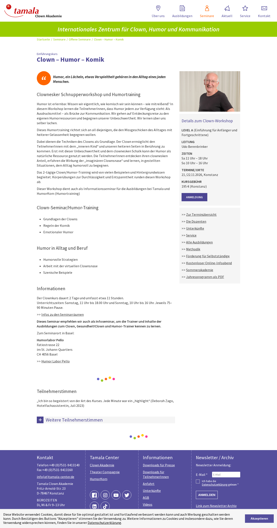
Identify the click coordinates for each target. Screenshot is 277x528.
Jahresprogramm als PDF (205, 277)
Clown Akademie (102, 465)
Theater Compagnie (105, 472)
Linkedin (94, 506)
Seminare (207, 16)
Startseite (43, 39)
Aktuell (227, 16)
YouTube (116, 494)
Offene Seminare (80, 39)
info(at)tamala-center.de (55, 477)
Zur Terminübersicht (201, 214)
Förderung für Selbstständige (208, 256)
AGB (146, 497)
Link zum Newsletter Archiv (216, 506)
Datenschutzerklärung (104, 522)
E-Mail (202, 474)
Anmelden (206, 495)
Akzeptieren (259, 518)
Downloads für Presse (159, 465)
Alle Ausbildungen (199, 242)
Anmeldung (194, 197)
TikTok (105, 506)
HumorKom (98, 479)
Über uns (158, 16)
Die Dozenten (196, 221)
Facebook (94, 494)
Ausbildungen (182, 16)
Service (245, 16)
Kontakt (264, 16)
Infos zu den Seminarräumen (62, 314)
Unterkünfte (195, 228)
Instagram (105, 494)
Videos (147, 504)
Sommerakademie (199, 270)
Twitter (126, 494)
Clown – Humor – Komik (109, 39)
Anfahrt (149, 483)
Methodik (193, 249)
